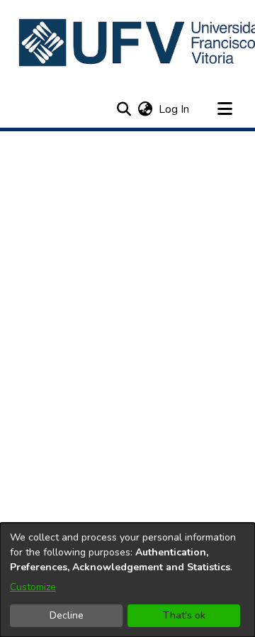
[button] (123, 109)
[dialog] (127, 580)
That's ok (184, 615)
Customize (33, 587)
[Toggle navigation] (224, 109)
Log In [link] (175, 109)
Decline (67, 615)
